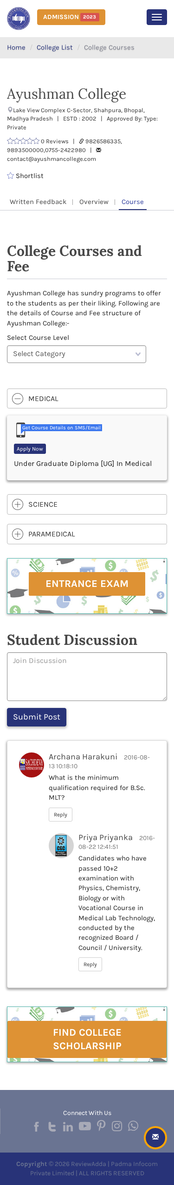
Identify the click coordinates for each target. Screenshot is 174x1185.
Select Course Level (38, 337)
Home (16, 47)
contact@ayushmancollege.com (51, 158)
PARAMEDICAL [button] (51, 533)
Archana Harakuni (83, 757)
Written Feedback (38, 202)
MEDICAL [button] (43, 398)
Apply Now (30, 449)
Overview (94, 202)
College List (55, 47)
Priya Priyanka (105, 837)
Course (133, 202)
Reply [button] (60, 814)
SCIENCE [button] (43, 504)
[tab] (87, 399)
